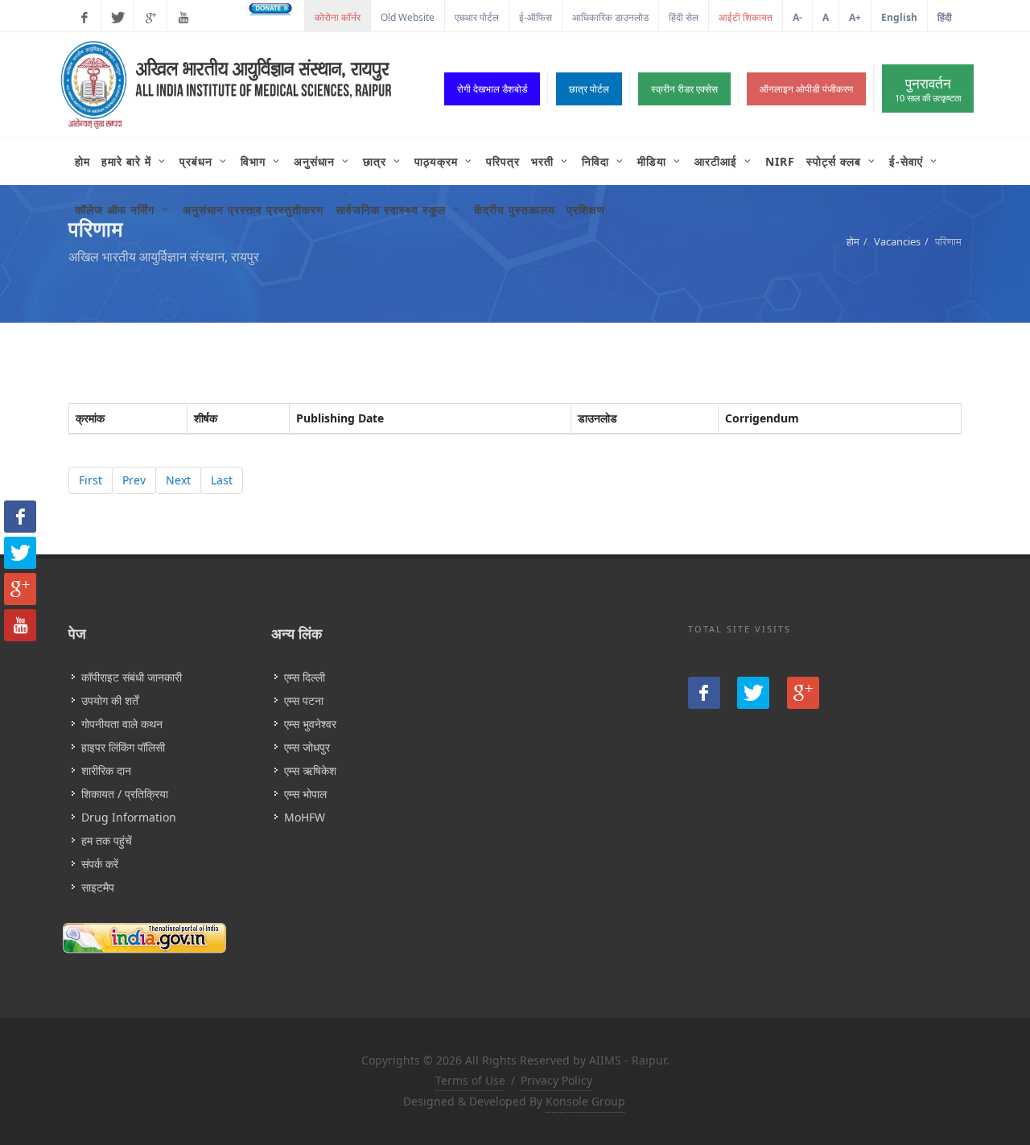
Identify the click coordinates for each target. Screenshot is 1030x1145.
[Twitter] (117, 17)
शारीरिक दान (106, 770)
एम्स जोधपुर (307, 747)
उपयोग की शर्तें (109, 700)
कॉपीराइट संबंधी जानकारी (131, 677)
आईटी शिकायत (745, 17)
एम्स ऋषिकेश (310, 770)
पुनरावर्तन (928, 89)
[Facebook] (84, 17)
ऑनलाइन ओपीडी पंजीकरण (806, 89)
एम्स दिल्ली (304, 677)
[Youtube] (183, 17)
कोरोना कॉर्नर (337, 17)
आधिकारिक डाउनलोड (610, 17)
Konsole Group (585, 1101)
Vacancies (897, 241)
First (90, 480)
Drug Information (128, 817)
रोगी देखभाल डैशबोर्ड (492, 89)
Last (222, 480)
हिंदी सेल (683, 17)
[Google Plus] (150, 17)
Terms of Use (470, 1080)
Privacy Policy (556, 1080)
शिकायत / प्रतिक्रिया (124, 793)
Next (178, 480)
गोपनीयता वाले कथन (122, 723)
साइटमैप (97, 887)
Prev (134, 480)
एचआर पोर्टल (477, 17)
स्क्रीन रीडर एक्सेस (684, 89)
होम (853, 241)
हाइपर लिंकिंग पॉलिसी (123, 747)
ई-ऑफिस (535, 17)
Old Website (408, 17)
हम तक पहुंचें (106, 840)
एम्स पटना (303, 700)
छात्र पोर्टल (589, 89)
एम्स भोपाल (305, 793)
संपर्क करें (99, 863)
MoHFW (304, 817)
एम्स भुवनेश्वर (310, 723)
